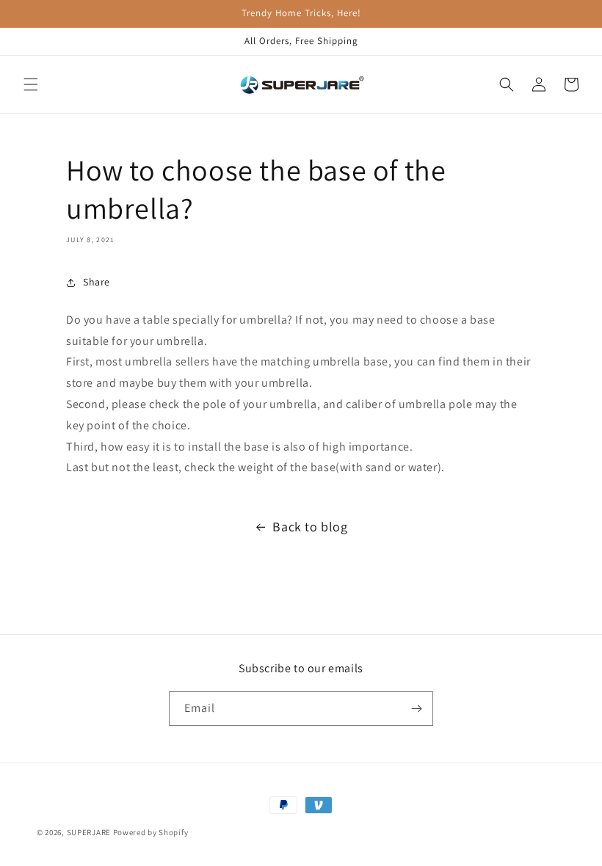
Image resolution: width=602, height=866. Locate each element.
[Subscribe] (416, 708)
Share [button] (96, 281)
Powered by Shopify (151, 832)
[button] (31, 84)
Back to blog (309, 526)
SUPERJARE (89, 832)
